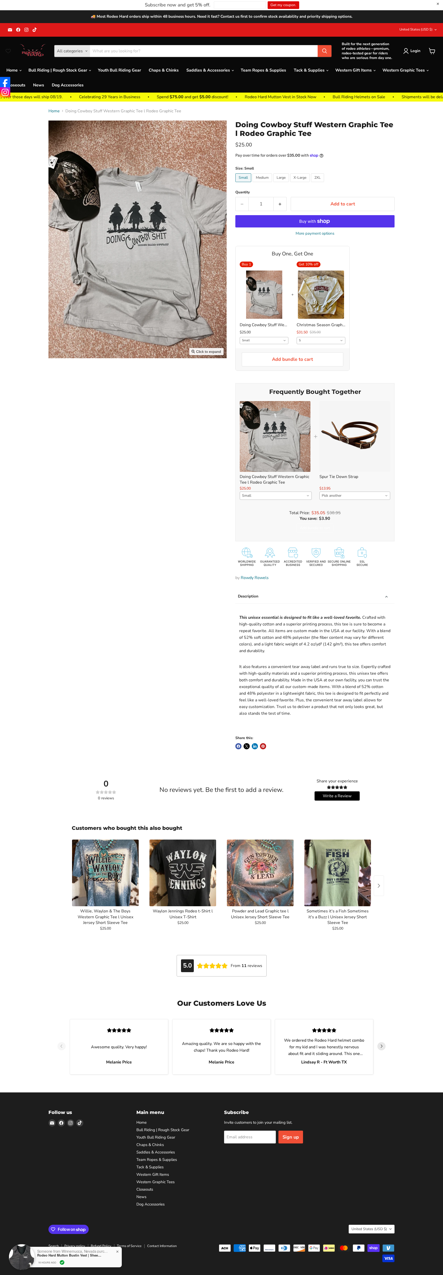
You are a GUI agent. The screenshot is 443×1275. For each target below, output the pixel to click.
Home (12, 70)
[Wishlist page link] (8, 51)
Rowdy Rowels (255, 578)
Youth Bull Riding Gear (119, 70)
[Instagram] (5, 92)
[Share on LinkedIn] (255, 746)
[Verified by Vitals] (62, 1262)
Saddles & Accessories (208, 70)
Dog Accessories (68, 85)
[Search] (324, 51)
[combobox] (264, 340)
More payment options (315, 233)
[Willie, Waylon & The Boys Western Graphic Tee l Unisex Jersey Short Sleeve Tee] (105, 873)
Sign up (291, 1137)
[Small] (244, 183)
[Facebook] (5, 82)
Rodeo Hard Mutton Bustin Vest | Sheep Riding (69, 1255)
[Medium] (263, 183)
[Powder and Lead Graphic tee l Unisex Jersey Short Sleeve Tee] (260, 873)
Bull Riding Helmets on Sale (297, 97)
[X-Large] (300, 183)
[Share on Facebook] (238, 746)
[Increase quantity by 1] (280, 204)
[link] (275, 436)
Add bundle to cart (292, 359)
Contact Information (162, 1246)
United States (415, 29)
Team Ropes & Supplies (263, 70)
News (38, 85)
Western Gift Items (354, 70)
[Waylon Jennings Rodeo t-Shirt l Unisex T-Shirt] (182, 873)
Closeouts (15, 85)
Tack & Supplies (310, 70)
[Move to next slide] (381, 1047)
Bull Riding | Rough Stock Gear (58, 70)
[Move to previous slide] (61, 1047)
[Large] (281, 183)
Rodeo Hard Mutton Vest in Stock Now (219, 97)
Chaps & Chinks (164, 70)
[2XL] (318, 183)
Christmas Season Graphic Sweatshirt (321, 325)
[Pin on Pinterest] (263, 746)
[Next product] (379, 885)
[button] (412, 51)
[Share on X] (247, 746)
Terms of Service (129, 1246)
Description (248, 596)
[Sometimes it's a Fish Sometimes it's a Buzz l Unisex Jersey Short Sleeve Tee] (337, 873)
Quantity (242, 192)
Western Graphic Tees (404, 70)
